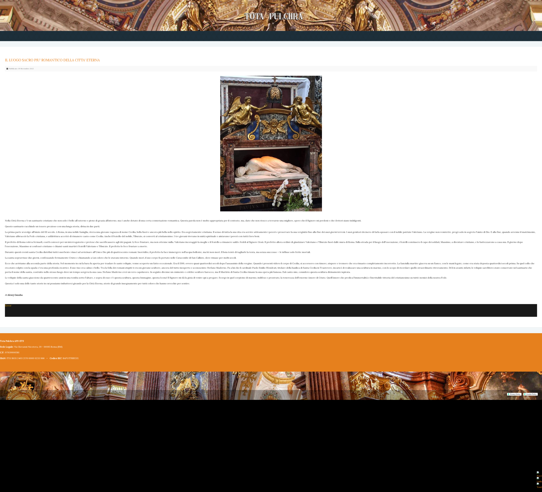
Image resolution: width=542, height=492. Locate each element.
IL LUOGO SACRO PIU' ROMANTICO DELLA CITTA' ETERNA (48, 60)
